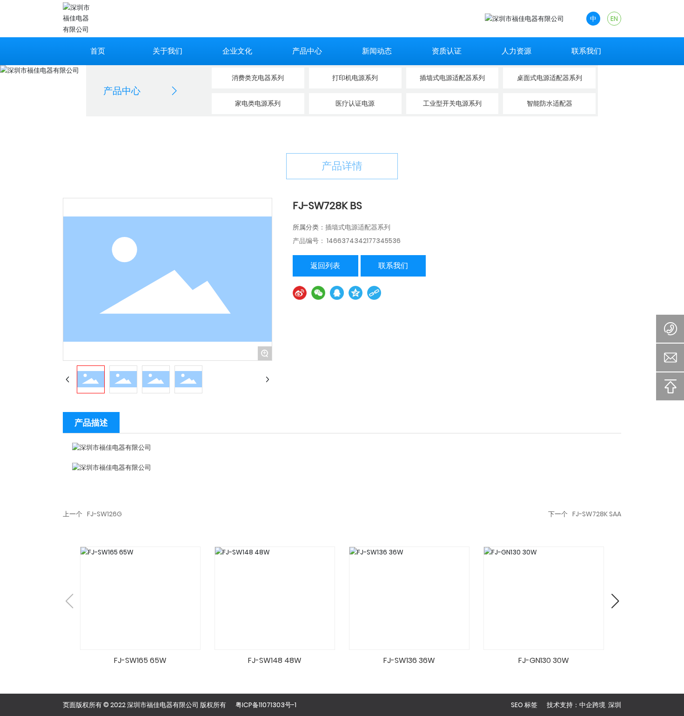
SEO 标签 (524, 704)
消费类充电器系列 (258, 77)
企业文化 (237, 51)
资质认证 (447, 51)
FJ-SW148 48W (275, 660)
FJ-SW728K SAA (596, 514)
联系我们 (586, 51)
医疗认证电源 (355, 103)
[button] (615, 601)
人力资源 (516, 51)
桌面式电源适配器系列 (549, 77)
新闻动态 (377, 51)
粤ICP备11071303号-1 (265, 704)
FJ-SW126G (104, 514)
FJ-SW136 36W (409, 660)
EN (614, 18)
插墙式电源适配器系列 (452, 77)
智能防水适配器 (549, 103)
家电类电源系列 (258, 103)
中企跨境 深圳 (600, 704)
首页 (97, 51)
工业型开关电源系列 (452, 103)
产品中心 (307, 51)
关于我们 (167, 51)
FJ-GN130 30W (543, 660)
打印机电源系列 (355, 77)
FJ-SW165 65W (140, 660)
